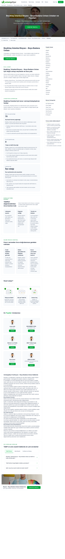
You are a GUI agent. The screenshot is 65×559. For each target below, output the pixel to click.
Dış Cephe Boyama (50, 103)
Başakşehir (48, 59)
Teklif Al (12, 330)
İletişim (46, 2)
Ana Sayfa (4, 5)
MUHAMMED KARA (31, 326)
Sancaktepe (48, 84)
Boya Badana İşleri (23, 38)
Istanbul (25, 5)
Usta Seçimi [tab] (17, 451)
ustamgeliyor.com (5, 38)
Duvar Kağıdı (48, 105)
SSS (42, 2)
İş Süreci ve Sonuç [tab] (27, 451)
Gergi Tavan (48, 107)
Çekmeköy (48, 65)
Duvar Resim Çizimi (50, 109)
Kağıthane (48, 75)
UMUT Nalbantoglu (31, 343)
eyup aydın (12, 326)
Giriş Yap (55, 2)
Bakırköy (47, 58)
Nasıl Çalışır (31, 2)
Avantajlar (38, 2)
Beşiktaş (47, 61)
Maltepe (47, 80)
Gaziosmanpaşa (49, 71)
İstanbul (43, 38)
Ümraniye (48, 92)
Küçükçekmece (49, 78)
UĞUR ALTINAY (31, 359)
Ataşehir (47, 50)
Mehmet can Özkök (12, 343)
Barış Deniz (12, 359)
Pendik (47, 82)
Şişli (46, 88)
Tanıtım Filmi (5, 40)
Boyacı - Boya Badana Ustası (34, 38)
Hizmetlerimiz (24, 2)
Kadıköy (47, 73)
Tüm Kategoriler (13, 38)
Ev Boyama (48, 114)
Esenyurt (47, 67)
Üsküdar (47, 94)
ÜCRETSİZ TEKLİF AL (32, 27)
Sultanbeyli (48, 90)
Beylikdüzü (48, 63)
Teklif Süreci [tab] (9, 451)
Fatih (47, 69)
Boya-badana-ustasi (18, 5)
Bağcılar (47, 54)
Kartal (47, 77)
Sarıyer (47, 86)
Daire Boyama (49, 111)
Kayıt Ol (60, 2)
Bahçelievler (48, 56)
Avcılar (47, 52)
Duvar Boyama (49, 112)
